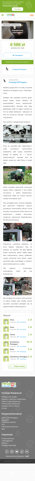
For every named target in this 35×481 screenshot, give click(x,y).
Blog (3, 429)
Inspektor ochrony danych (10, 406)
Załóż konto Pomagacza (10, 418)
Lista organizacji (7, 441)
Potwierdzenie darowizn (10, 427)
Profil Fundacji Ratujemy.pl (11, 404)
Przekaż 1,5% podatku (9, 397)
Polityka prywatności (9, 422)
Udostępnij (22, 322)
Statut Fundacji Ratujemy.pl (11, 401)
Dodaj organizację (8, 438)
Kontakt (4, 408)
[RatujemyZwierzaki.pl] (10, 14)
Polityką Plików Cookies (10, 6)
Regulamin (5, 420)
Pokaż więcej (19, 366)
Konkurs (4, 443)
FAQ (3, 424)
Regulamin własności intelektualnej (14, 399)
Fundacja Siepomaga (9, 445)
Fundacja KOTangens (18, 82)
